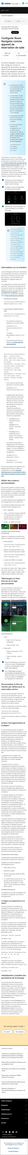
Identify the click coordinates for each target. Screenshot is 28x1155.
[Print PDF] (9, 32)
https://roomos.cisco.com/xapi (14, 295)
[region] (14, 1147)
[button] (23, 3)
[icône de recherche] (19, 3)
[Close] (25, 1141)
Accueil (2, 10)
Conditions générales (7, 1134)
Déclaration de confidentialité (9, 1136)
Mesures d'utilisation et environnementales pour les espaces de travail (13, 1090)
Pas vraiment (19, 1032)
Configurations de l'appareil (9, 292)
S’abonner (15, 32)
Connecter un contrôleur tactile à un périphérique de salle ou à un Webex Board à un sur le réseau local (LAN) (12, 1055)
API (13, 134)
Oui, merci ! (7, 1032)
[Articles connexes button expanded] (25, 1048)
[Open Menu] (26, 3)
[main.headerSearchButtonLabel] (19, 3)
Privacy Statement (13, 1148)
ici (17, 184)
